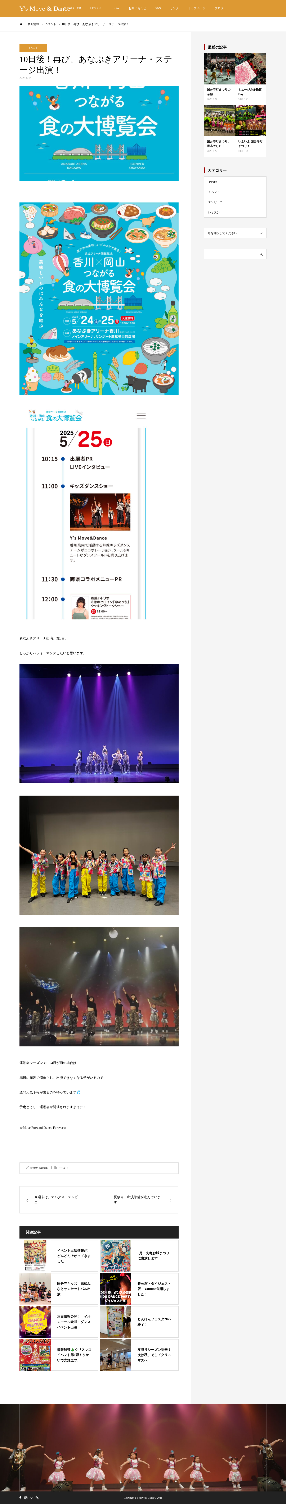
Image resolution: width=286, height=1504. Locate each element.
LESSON (96, 8)
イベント (33, 47)
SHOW (115, 8)
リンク (174, 8)
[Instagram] (26, 1498)
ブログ (219, 8)
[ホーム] (20, 24)
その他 (212, 181)
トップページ (197, 8)
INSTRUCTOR (72, 8)
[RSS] (37, 1498)
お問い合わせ (137, 8)
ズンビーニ (215, 202)
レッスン (214, 212)
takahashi (43, 1167)
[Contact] (31, 1498)
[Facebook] (20, 1498)
